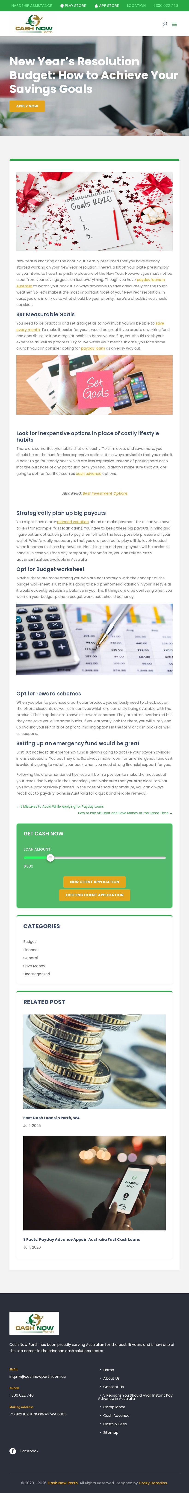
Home (108, 1370)
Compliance (114, 1407)
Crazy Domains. (153, 1483)
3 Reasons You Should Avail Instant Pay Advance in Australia (135, 1397)
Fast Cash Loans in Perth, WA (51, 1117)
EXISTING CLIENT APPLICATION (95, 895)
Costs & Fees (115, 1424)
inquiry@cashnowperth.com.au (37, 1376)
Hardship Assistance (31, 5)
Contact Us (113, 1387)
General (30, 958)
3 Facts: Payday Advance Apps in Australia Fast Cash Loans (81, 1239)
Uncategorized (36, 974)
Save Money (34, 966)
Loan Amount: (37, 849)
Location (136, 5)
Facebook (29, 1451)
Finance (30, 949)
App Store (109, 5)
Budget (29, 941)
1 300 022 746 (166, 5)
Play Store (75, 5)
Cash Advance (116, 1415)
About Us (111, 1378)
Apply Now (27, 106)
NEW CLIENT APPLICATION (94, 882)
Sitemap (110, 1432)
